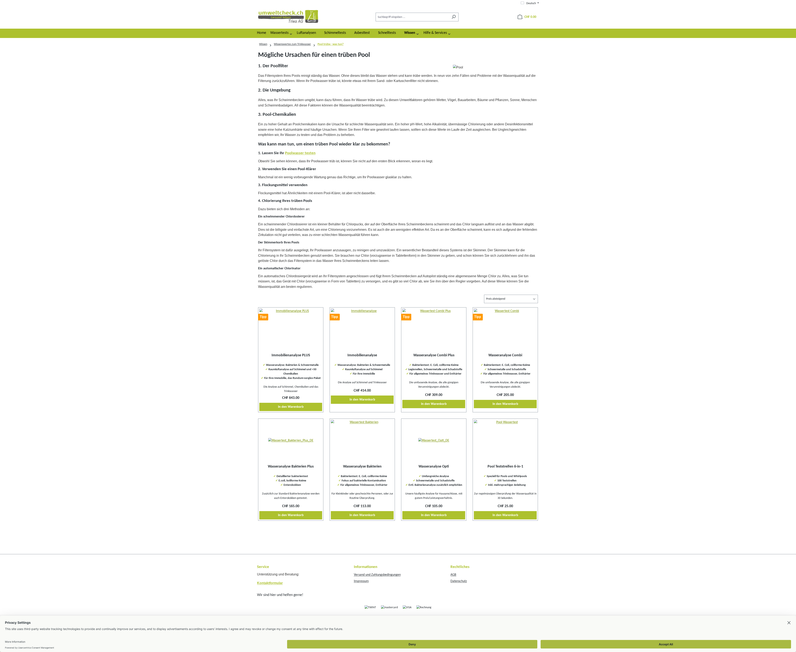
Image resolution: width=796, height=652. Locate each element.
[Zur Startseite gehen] (288, 16)
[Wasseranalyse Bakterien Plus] (290, 440)
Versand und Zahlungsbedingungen (377, 574)
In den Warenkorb (291, 407)
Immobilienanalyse (362, 355)
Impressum (361, 581)
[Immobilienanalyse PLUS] (290, 329)
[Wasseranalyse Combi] (505, 329)
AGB (453, 574)
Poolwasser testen (300, 153)
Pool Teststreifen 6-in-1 (505, 467)
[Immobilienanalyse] (362, 329)
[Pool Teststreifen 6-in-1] (505, 440)
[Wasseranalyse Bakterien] (362, 440)
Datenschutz (458, 581)
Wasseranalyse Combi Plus (433, 355)
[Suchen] (454, 17)
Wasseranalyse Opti (434, 467)
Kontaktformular (270, 583)
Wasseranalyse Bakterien (362, 467)
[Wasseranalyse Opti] (433, 440)
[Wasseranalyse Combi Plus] (433, 329)
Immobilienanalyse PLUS (291, 355)
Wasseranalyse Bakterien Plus (291, 467)
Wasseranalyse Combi (505, 355)
